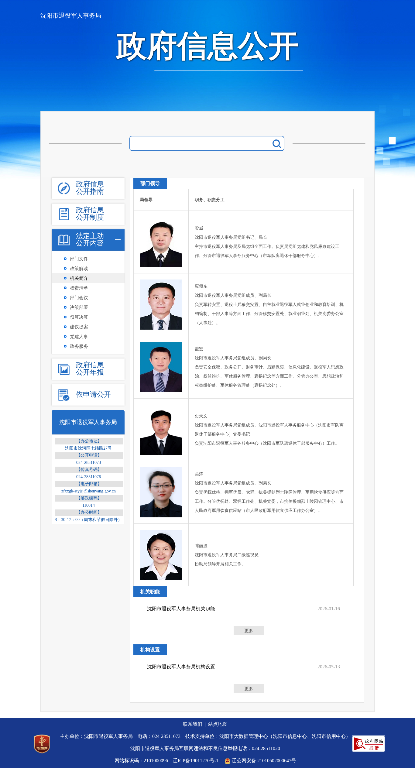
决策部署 (79, 307)
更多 (248, 630)
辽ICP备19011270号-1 (195, 760)
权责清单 (79, 288)
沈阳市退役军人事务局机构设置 (181, 666)
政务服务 (79, 346)
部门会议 (79, 297)
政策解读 (79, 268)
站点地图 (218, 724)
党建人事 (79, 336)
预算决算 (79, 317)
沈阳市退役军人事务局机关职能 (181, 608)
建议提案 (79, 326)
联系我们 (192, 724)
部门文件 (79, 258)
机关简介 (79, 278)
